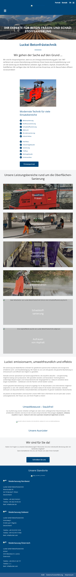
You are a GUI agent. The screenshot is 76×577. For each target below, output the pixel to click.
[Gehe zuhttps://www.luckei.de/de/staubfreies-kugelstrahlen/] (38, 254)
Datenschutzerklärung (54, 575)
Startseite (52, 2)
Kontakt (64, 2)
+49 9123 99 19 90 (15, 530)
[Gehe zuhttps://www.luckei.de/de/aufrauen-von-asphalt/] (38, 341)
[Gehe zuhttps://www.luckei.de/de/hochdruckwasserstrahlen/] (38, 283)
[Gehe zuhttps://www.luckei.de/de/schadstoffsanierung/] (38, 312)
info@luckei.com (12, 535)
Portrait (57, 2)
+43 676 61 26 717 (15, 561)
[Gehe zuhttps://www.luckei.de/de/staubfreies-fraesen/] (38, 196)
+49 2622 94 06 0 (14, 499)
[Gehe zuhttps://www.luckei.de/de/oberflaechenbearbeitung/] (38, 225)
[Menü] (5, 11)
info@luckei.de (12, 504)
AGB (42, 575)
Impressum (69, 575)
